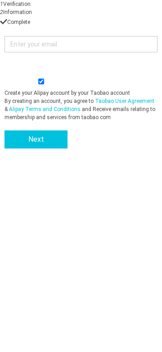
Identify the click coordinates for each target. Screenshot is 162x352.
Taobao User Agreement (124, 101)
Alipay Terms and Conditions (45, 109)
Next (36, 139)
